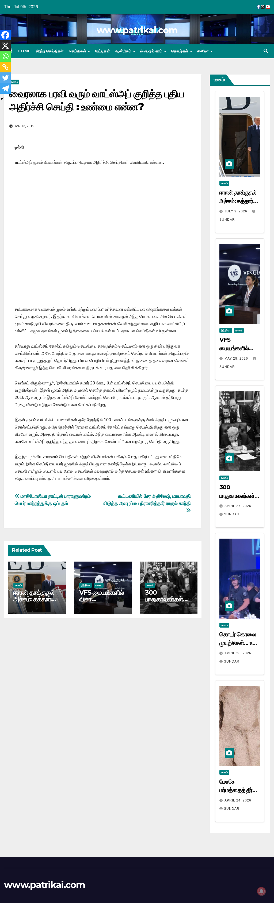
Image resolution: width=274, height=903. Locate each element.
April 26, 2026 (237, 653)
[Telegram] (5, 88)
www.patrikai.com (137, 30)
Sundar (231, 514)
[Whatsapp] (5, 56)
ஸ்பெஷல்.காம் (151, 51)
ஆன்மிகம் (123, 51)
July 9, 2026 (236, 211)
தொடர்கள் (180, 51)
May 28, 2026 (236, 358)
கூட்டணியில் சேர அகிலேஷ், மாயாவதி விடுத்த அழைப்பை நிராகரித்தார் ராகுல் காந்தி (147, 499)
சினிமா (203, 51)
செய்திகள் (78, 51)
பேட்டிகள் (102, 51)
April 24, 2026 (237, 800)
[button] (266, 51)
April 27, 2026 (237, 506)
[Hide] (2, 99)
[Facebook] (5, 35)
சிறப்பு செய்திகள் (50, 51)
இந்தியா (85, 585)
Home (24, 51)
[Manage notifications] (261, 891)
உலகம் (18, 585)
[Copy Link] (5, 67)
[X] (5, 45)
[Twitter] (5, 77)
